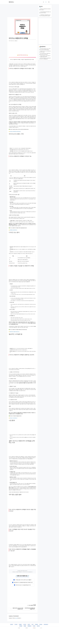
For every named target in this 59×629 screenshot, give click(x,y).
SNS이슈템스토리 (46, 624)
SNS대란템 (36, 624)
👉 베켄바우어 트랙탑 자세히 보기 (14, 331)
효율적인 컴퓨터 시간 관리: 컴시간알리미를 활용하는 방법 (18, 608)
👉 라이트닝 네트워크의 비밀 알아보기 (15, 131)
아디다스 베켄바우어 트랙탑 (32, 605)
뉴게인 (32, 624)
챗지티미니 (11, 2)
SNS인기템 (41, 624)
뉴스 (35, 604)
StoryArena (42, 46)
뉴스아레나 (25, 624)
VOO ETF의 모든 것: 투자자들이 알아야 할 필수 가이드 (30, 608)
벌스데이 (29, 624)
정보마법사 (11, 624)
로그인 (17, 618)
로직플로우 (20, 624)
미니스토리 (16, 624)
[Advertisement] (22, 10)
